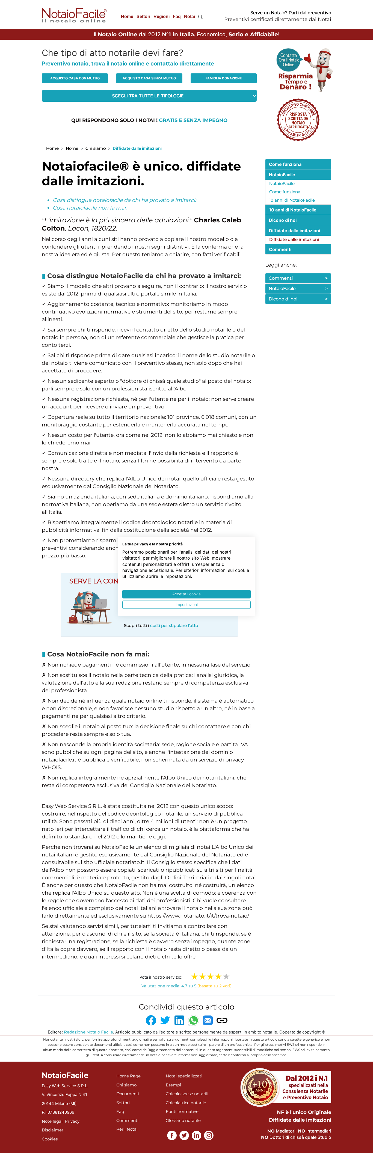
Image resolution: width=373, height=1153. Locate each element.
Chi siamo (95, 148)
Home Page (128, 1076)
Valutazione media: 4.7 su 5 (186, 985)
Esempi (173, 1085)
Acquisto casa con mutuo (75, 78)
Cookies (50, 1139)
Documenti (127, 1093)
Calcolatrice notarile (186, 1102)
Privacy (72, 1121)
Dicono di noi (298, 298)
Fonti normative (182, 1111)
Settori (143, 16)
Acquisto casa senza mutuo (149, 78)
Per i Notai (127, 1129)
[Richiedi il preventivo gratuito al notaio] (298, 119)
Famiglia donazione (224, 78)
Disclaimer (52, 1130)
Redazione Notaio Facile (88, 1032)
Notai (189, 16)
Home (127, 16)
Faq (177, 16)
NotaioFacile (282, 183)
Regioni (161, 16)
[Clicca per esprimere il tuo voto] (226, 976)
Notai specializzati (184, 1076)
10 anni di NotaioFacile (292, 200)
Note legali (53, 1121)
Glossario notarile (183, 1120)
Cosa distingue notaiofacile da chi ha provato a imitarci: (124, 200)
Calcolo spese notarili (187, 1093)
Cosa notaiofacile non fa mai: (90, 208)
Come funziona (284, 191)
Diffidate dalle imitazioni (294, 239)
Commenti (298, 278)
